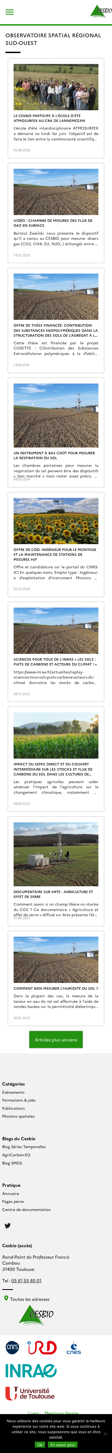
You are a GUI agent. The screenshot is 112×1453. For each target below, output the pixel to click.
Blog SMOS (12, 1163)
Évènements (13, 1092)
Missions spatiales (18, 1116)
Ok (40, 1444)
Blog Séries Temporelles (24, 1146)
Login (33, 1413)
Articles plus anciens (56, 1040)
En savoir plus (63, 1444)
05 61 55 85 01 (26, 1280)
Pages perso (13, 1201)
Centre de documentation (26, 1209)
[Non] (105, 1433)
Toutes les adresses (29, 1299)
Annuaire (10, 1193)
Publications (13, 1108)
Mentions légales (62, 1413)
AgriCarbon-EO (16, 1154)
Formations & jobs (19, 1100)
